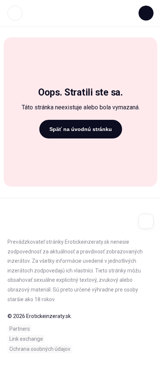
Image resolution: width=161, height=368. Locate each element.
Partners (19, 329)
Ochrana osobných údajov (39, 349)
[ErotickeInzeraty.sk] (80, 13)
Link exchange (26, 339)
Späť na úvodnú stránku (80, 129)
